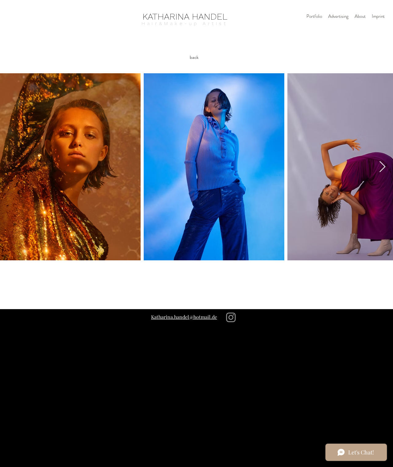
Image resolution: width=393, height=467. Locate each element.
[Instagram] (230, 317)
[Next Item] (382, 167)
